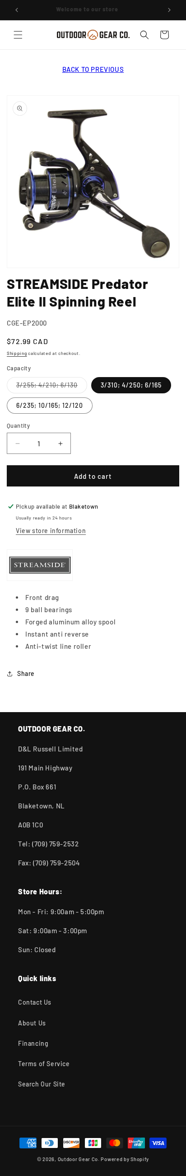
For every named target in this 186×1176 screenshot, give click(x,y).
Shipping (17, 353)
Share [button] (26, 673)
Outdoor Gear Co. (79, 1159)
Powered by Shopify (125, 1159)
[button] (18, 35)
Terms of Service (44, 1063)
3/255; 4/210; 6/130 (51, 387)
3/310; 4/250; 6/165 (131, 385)
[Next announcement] (169, 10)
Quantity (18, 425)
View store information (51, 530)
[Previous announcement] (17, 10)
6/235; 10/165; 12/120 (49, 405)
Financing (33, 1043)
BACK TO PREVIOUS (93, 69)
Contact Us (34, 1002)
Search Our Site (41, 1084)
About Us (32, 1023)
